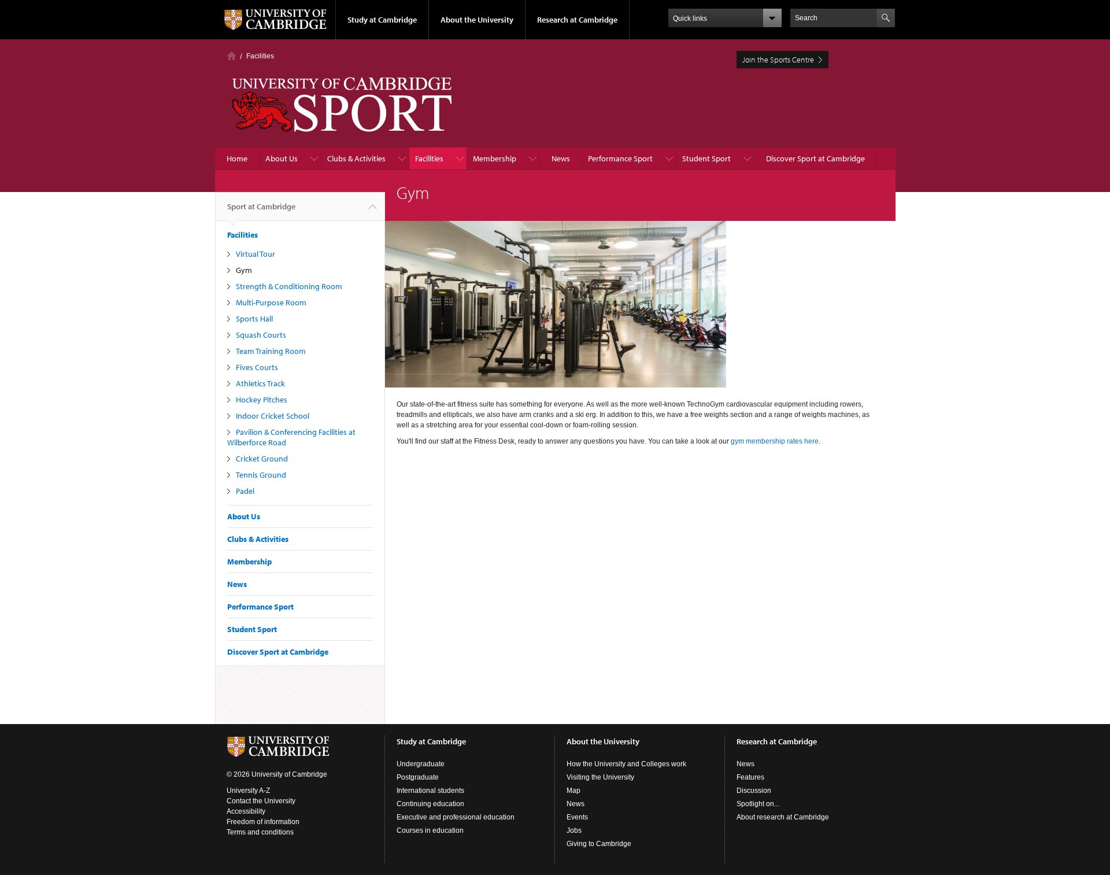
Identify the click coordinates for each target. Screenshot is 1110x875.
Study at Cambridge (382, 19)
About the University (477, 19)
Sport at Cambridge (261, 206)
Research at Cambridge (577, 19)
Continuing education (430, 804)
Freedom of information (263, 822)
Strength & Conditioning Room (289, 286)
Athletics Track (260, 383)
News (561, 158)
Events (577, 817)
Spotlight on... (758, 804)
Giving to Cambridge (599, 844)
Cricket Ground (262, 458)
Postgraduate (418, 777)
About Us (281, 158)
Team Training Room (271, 351)
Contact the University (261, 801)
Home (231, 56)
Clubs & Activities (356, 158)
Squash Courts (261, 335)
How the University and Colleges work (626, 764)
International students (430, 791)
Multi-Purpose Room (271, 302)
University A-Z (248, 791)
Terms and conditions (260, 832)
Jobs (574, 830)
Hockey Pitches (261, 399)
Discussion (754, 791)
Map (573, 791)
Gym (244, 270)
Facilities (260, 56)
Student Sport (706, 158)
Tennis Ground (261, 475)
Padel (245, 491)
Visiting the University (600, 777)
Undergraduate (421, 764)
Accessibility (246, 811)
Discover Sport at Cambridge (815, 158)
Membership (494, 158)
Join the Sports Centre (778, 59)
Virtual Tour (255, 254)
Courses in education (430, 830)
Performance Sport (620, 158)
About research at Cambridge (783, 817)
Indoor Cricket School (272, 416)
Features (750, 777)
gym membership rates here (775, 441)
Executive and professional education (456, 817)
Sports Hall (254, 318)
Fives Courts (257, 367)
